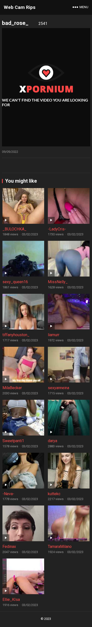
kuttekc (54, 493)
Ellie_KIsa (11, 599)
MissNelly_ (58, 281)
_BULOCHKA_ (14, 229)
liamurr (53, 334)
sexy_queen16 (15, 281)
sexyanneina (58, 387)
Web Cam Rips (19, 7)
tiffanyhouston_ (15, 334)
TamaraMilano (60, 546)
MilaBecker (12, 387)
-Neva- (8, 493)
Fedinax (9, 546)
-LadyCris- (57, 229)
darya (52, 440)
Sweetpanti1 (13, 440)
